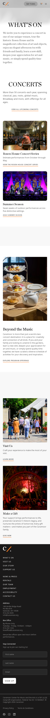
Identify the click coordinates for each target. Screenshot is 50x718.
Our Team (8, 584)
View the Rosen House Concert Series (20, 165)
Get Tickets (30, 4)
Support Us (9, 569)
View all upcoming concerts (25, 109)
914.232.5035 (8, 613)
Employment (9, 588)
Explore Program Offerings (16, 361)
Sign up (9, 681)
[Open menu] (45, 3)
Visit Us (7, 561)
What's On (8, 558)
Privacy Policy (8, 708)
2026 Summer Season (12, 215)
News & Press (10, 576)
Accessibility (10, 592)
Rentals (7, 580)
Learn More (8, 459)
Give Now (7, 536)
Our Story (8, 565)
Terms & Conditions (25, 708)
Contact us (9, 596)
